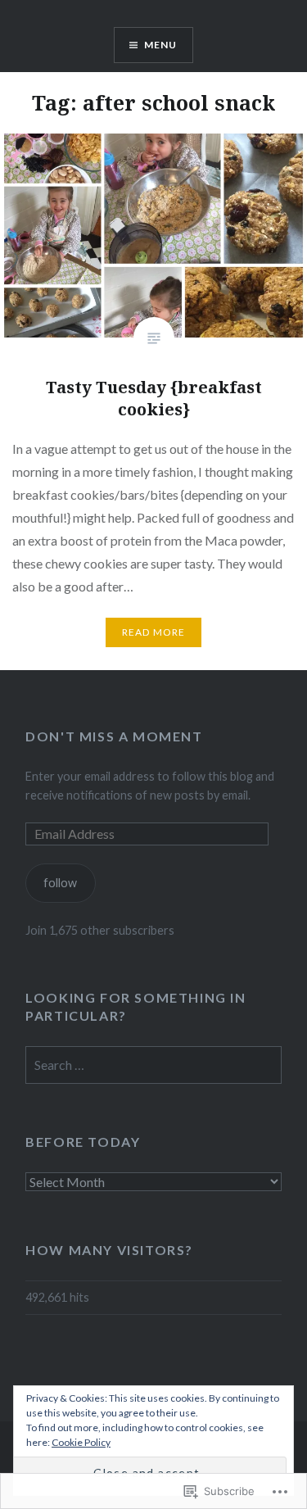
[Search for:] (153, 1065)
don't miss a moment (113, 736)
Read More (154, 632)
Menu (161, 45)
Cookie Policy (81, 1442)
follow (60, 883)
